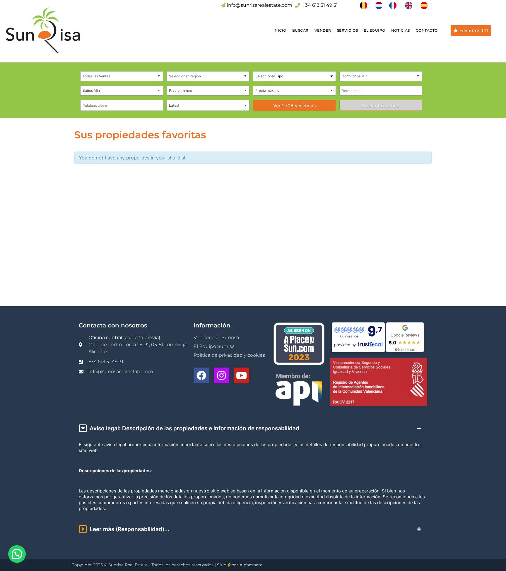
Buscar (300, 30)
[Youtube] (241, 375)
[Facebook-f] (201, 375)
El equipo (374, 30)
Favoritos (473, 30)
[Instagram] (221, 375)
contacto (427, 30)
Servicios (347, 30)
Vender (322, 30)
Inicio (279, 30)
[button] (17, 554)
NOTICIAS (400, 30)
